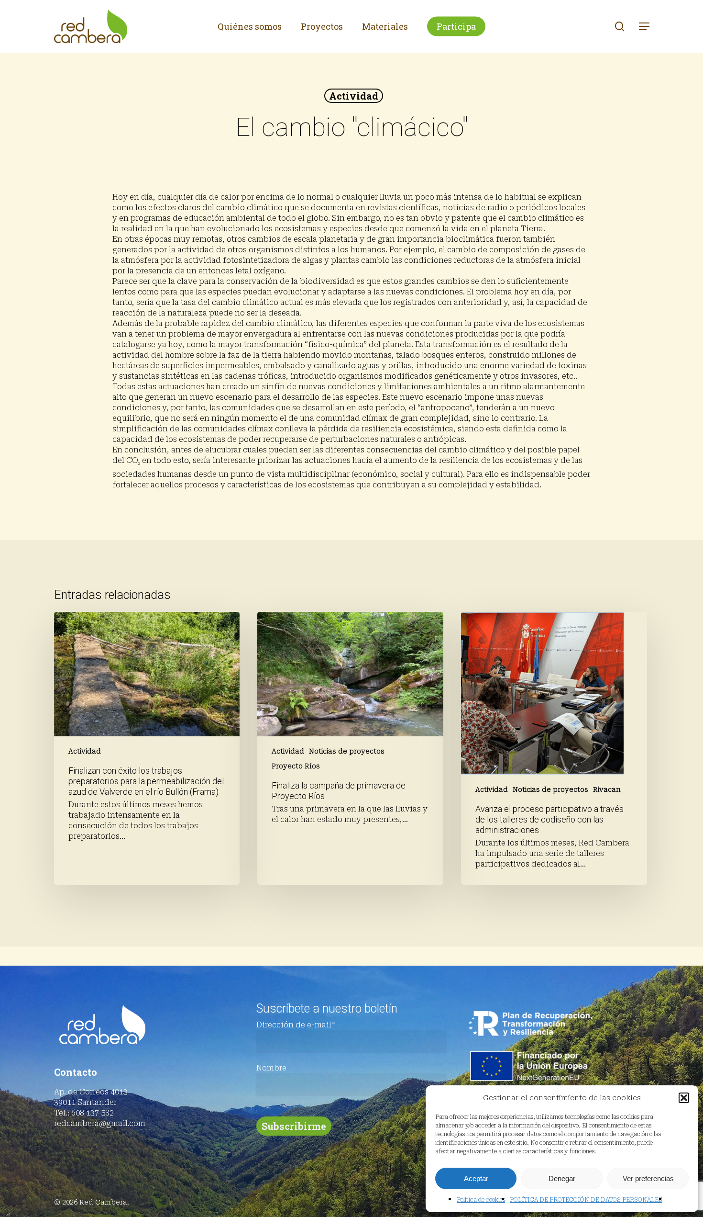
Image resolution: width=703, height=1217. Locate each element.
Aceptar (476, 1178)
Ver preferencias (648, 1178)
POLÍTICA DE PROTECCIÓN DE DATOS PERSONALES (586, 1199)
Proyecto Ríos (296, 766)
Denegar (562, 1178)
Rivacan (607, 789)
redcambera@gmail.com (99, 1123)
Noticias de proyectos (346, 751)
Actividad (353, 96)
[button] (684, 1098)
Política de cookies (481, 1199)
